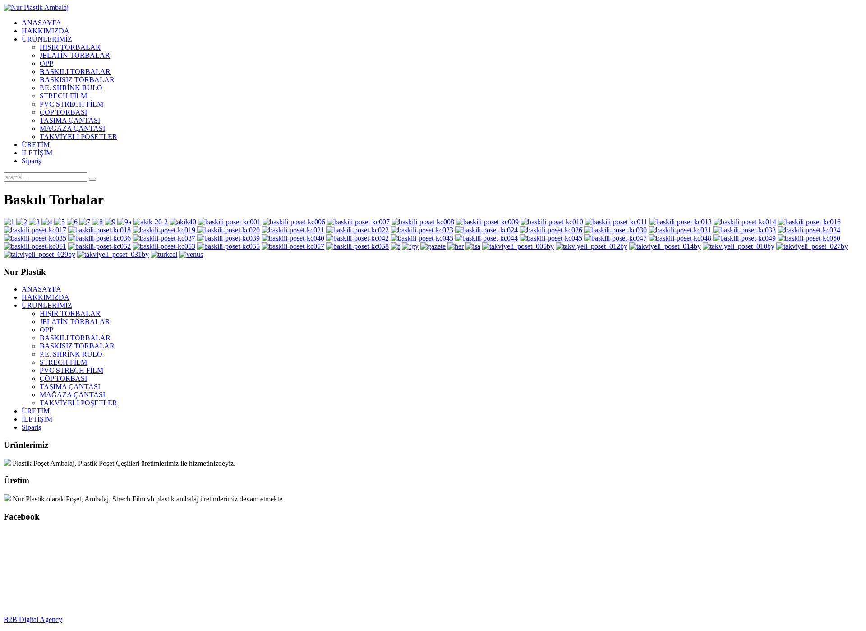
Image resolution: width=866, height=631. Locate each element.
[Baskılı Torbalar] (9, 222)
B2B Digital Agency (33, 619)
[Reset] (92, 179)
